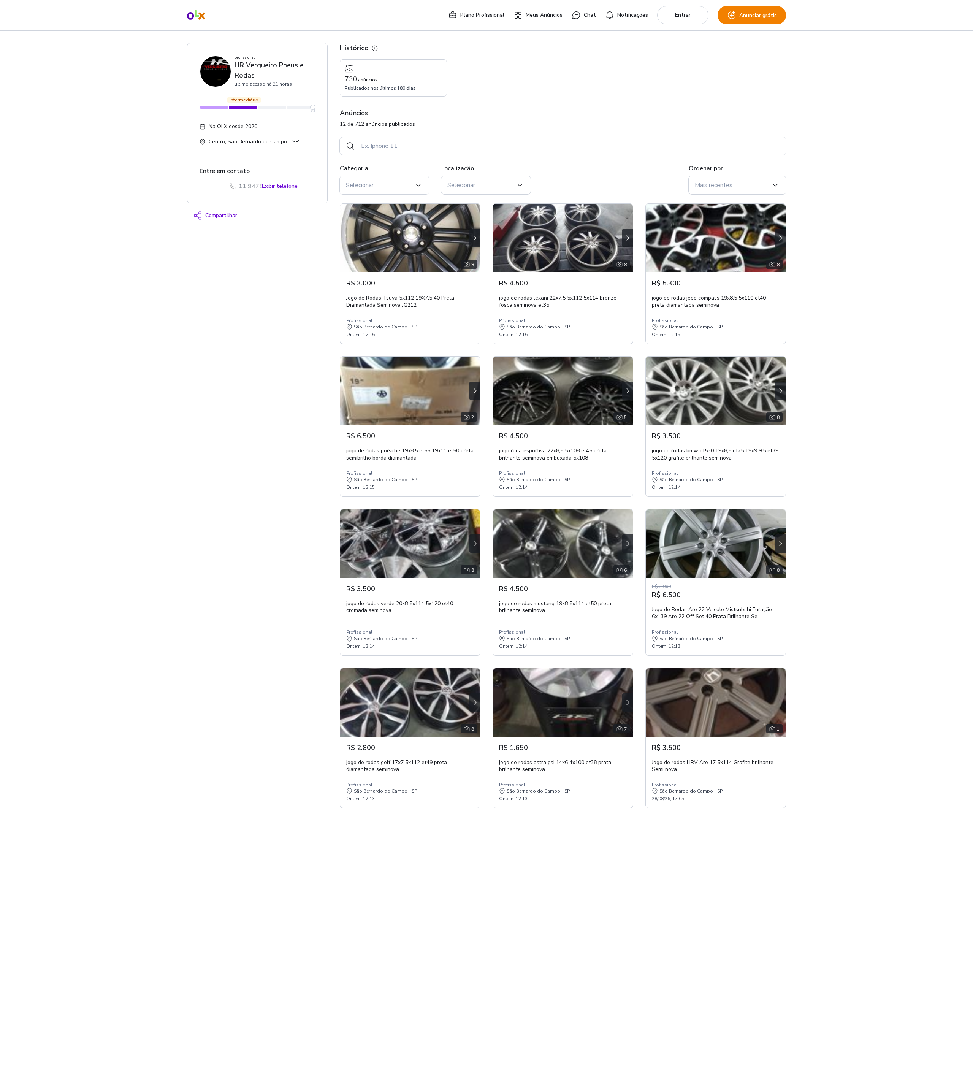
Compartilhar (221, 215)
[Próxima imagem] (474, 238)
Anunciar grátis (758, 15)
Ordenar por (706, 168)
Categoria (354, 168)
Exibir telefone (280, 186)
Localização (457, 168)
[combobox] (570, 146)
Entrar (683, 15)
